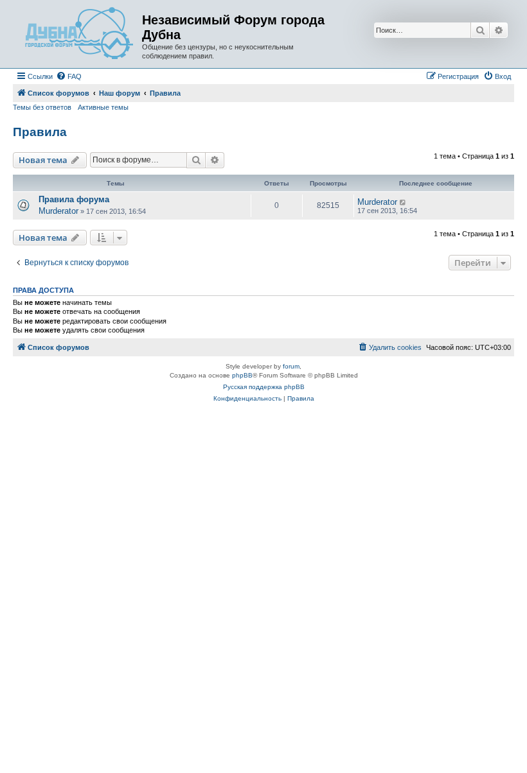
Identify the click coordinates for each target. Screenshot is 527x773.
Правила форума (74, 199)
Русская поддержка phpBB (264, 386)
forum (291, 366)
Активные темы (103, 107)
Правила (40, 132)
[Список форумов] (79, 34)
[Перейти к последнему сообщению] (403, 202)
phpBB (242, 375)
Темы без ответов (42, 107)
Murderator (58, 211)
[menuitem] (69, 76)
